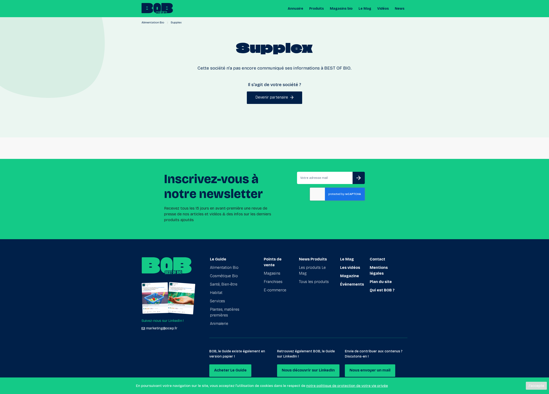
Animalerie (219, 323)
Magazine (349, 276)
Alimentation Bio (153, 22)
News (399, 8)
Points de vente (273, 262)
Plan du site (381, 281)
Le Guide (218, 259)
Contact (377, 259)
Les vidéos (350, 267)
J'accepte (536, 385)
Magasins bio (341, 8)
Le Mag (365, 8)
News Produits (313, 259)
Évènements (352, 284)
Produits (316, 8)
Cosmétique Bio (224, 276)
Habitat (216, 292)
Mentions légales (379, 270)
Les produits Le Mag (312, 270)
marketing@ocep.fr (161, 328)
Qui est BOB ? (382, 290)
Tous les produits (314, 281)
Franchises (273, 281)
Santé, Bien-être (223, 284)
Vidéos (383, 8)
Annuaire (295, 8)
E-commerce (275, 290)
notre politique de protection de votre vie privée (347, 385)
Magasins (272, 273)
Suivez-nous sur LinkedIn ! (163, 321)
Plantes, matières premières (224, 312)
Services (217, 301)
